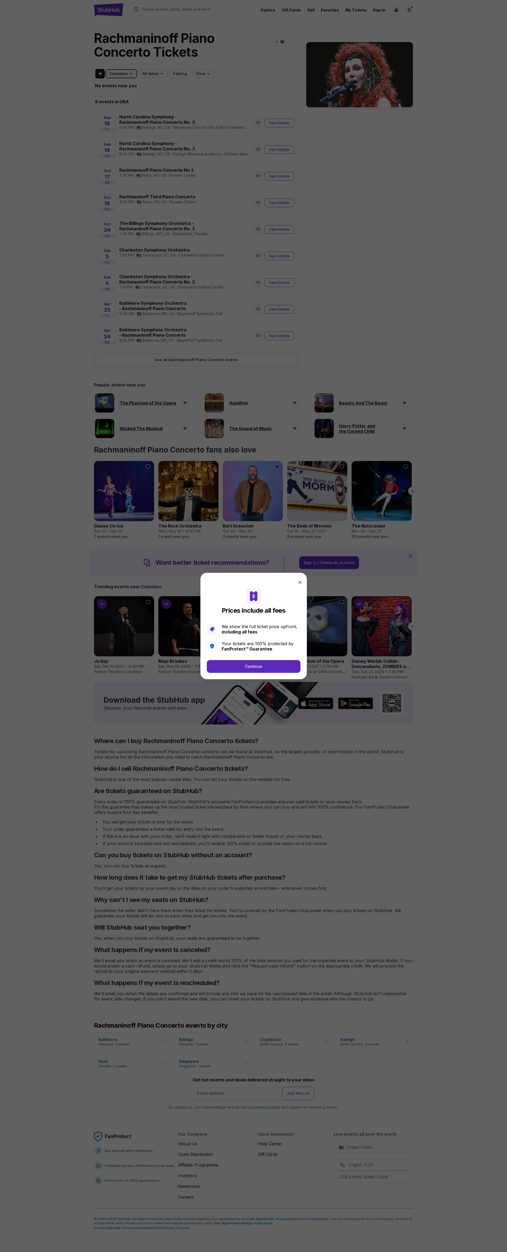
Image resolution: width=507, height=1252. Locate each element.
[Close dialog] (300, 582)
